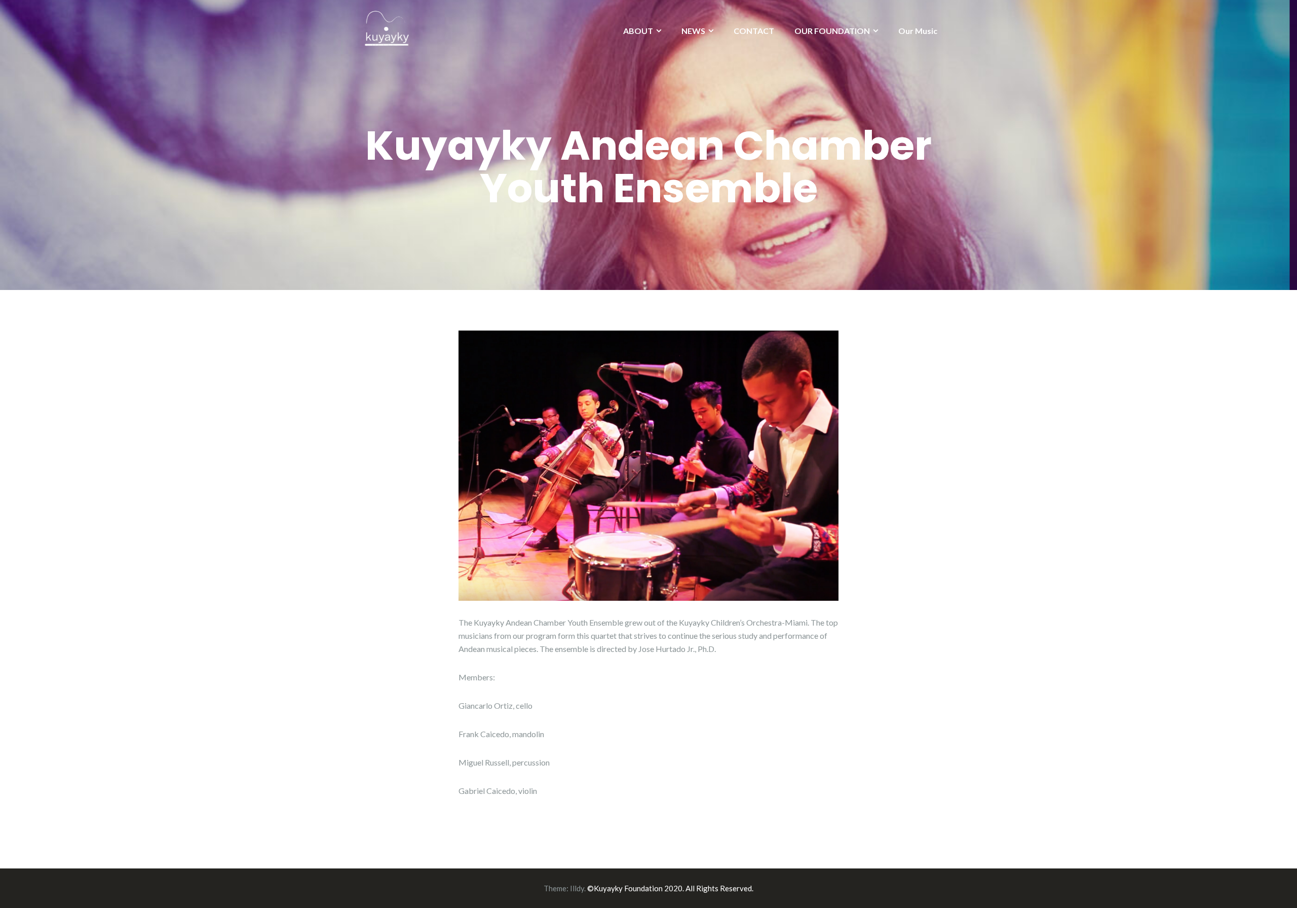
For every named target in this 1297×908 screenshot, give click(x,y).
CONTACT (754, 30)
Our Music (917, 30)
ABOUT (638, 30)
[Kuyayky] (386, 28)
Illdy (577, 888)
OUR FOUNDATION (832, 30)
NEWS (693, 30)
